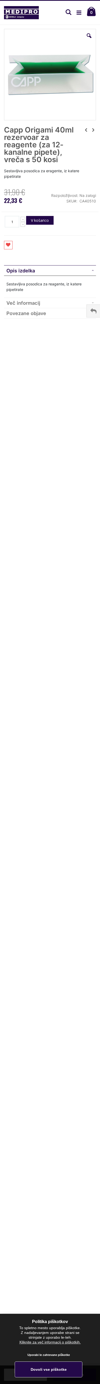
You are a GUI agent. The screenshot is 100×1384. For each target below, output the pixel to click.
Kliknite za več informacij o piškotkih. (50, 1342)
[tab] (50, 270)
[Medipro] (21, 12)
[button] (89, 39)
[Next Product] (93, 130)
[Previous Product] (86, 130)
